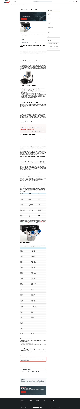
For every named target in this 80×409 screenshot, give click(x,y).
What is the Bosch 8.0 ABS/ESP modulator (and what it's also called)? (27, 35)
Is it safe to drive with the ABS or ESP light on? (26, 369)
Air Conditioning (49, 13)
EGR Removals (49, 22)
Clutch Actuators (49, 14)
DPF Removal (49, 18)
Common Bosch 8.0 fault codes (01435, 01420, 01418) (27, 37)
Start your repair (23, 129)
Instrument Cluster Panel (50, 27)
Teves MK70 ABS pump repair (29, 222)
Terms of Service (50, 407)
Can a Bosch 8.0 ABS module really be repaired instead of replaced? (28, 357)
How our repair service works (25, 42)
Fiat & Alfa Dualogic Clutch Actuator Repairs (53, 43)
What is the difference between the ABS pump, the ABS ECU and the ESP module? (30, 371)
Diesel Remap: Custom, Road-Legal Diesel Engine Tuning (53, 48)
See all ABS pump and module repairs (30, 129)
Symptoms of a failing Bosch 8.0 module (39, 34)
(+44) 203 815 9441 (22, 404)
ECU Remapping (49, 19)
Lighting (48, 28)
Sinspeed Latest (49, 31)
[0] (76, 1)
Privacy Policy (58, 407)
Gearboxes (49, 23)
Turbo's (48, 36)
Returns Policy (54, 407)
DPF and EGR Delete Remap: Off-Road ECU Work (53, 46)
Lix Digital (25, 407)
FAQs (35, 42)
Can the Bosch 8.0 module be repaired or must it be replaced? (27, 39)
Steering (48, 32)
